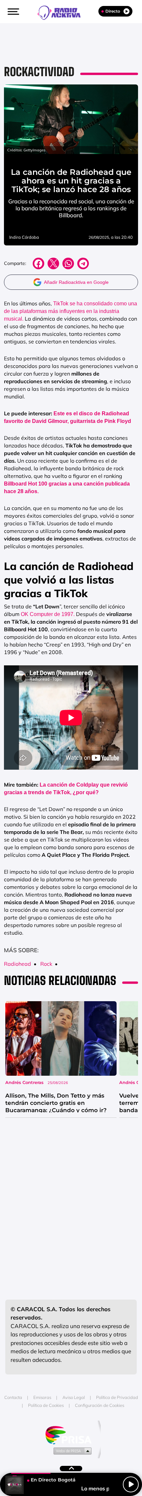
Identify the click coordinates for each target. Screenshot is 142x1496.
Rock (46, 963)
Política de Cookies (46, 1405)
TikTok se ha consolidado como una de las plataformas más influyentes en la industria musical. (70, 311)
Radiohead (17, 963)
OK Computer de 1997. (47, 614)
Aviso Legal (73, 1397)
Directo (112, 11)
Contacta (13, 1397)
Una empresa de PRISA (71, 1434)
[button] (12, 11)
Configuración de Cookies (99, 1405)
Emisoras (42, 1397)
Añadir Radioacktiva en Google (76, 282)
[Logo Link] (62, 12)
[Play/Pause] (131, 1484)
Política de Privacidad (117, 1397)
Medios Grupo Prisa (71, 1451)
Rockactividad (39, 72)
